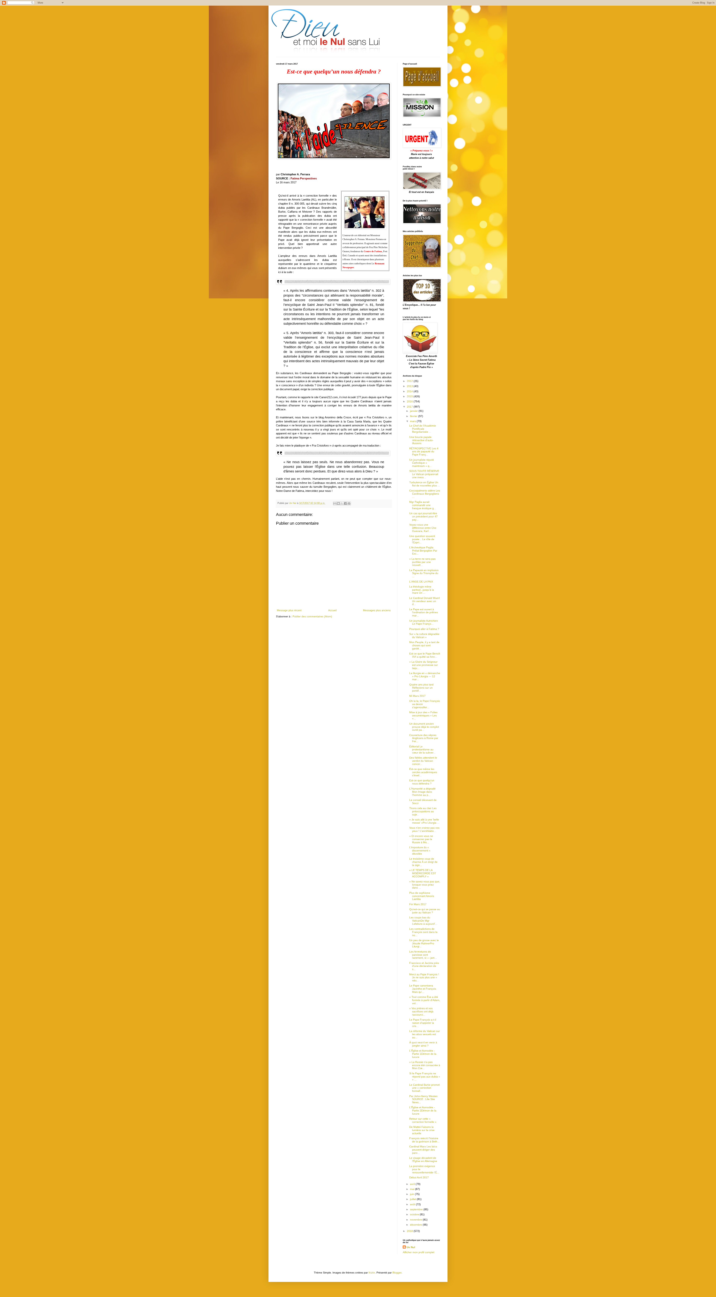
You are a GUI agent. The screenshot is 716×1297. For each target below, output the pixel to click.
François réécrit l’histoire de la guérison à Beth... (424, 1140)
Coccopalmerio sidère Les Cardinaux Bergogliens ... (424, 493)
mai (412, 1189)
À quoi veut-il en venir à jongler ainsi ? (423, 1044)
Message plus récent (289, 610)
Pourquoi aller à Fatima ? (424, 628)
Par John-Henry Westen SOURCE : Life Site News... (423, 1099)
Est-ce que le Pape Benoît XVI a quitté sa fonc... (424, 655)
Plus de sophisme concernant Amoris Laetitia (421, 896)
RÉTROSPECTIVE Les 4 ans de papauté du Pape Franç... (423, 451)
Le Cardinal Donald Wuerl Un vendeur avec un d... (424, 601)
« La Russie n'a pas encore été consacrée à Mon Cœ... (424, 1065)
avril (413, 1183)
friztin (372, 1272)
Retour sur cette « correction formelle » (422, 1120)
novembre (416, 1219)
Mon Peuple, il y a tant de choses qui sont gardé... (424, 645)
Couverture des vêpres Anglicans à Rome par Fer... (423, 738)
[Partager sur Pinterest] (349, 503)
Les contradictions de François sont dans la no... (423, 932)
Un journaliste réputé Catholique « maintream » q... (421, 463)
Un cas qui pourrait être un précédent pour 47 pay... (423, 516)
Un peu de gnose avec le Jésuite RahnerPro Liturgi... (424, 943)
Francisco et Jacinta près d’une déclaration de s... (424, 966)
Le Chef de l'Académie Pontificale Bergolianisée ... (422, 428)
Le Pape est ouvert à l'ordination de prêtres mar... (423, 612)
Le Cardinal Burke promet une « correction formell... (424, 1088)
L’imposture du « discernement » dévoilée (419, 850)
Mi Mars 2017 (417, 695)
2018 (410, 1230)
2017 (410, 406)
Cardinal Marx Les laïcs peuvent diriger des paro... (423, 1149)
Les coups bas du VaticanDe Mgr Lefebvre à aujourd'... (423, 920)
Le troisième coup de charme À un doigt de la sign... (423, 862)
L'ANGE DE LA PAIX (421, 581)
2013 (410, 386)
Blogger (396, 1272)
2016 (410, 401)
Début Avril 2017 (419, 1177)
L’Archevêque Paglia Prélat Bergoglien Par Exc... (423, 550)
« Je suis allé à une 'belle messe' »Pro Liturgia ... (424, 821)
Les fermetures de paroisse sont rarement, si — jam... (423, 954)
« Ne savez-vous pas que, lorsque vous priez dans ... (424, 884)
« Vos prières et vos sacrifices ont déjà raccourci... (421, 1011)
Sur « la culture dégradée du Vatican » (424, 635)
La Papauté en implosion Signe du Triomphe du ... (424, 573)
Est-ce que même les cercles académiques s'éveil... (423, 772)
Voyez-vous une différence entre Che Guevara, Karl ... (422, 527)
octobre (415, 1214)
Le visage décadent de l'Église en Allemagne (423, 1159)
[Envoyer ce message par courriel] (335, 503)
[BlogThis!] (338, 503)
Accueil (332, 610)
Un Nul (410, 1247)
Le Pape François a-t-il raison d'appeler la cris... (422, 1022)
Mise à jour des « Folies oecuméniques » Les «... (423, 715)
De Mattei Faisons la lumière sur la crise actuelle (421, 1130)
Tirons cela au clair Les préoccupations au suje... (422, 811)
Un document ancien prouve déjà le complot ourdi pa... (424, 726)
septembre (416, 1209)
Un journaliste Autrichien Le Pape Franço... (423, 622)
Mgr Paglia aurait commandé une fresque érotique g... (422, 505)
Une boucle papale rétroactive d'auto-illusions (421, 440)
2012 (410, 381)
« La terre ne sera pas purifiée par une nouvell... (422, 562)
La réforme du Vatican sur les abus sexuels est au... (424, 1034)
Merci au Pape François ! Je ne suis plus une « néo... (424, 977)
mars (413, 421)
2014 (410, 391)
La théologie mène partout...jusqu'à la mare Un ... (421, 589)
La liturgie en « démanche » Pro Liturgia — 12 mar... (424, 676)
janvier (414, 410)
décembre (416, 1224)
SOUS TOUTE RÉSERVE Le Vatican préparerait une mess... (424, 474)
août (413, 1204)
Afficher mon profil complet (418, 1252)
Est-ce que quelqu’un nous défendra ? (421, 782)
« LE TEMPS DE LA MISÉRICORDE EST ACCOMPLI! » (422, 873)
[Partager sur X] (342, 503)
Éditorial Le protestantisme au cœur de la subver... (422, 749)
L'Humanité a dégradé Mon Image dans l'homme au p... (422, 791)
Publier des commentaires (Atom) (312, 616)
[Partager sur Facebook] (345, 503)
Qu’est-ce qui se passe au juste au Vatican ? (424, 911)
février (414, 416)
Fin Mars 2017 (417, 904)
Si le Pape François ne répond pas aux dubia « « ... (424, 1076)
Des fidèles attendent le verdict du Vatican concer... (423, 760)
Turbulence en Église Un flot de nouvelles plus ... (424, 484)
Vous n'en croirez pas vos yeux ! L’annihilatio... (424, 829)
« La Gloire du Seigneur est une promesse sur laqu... (423, 665)
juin (412, 1194)
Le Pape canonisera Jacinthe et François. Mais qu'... (423, 988)
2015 (410, 396)
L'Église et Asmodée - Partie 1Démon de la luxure (422, 1053)
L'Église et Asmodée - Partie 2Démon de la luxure (422, 1110)
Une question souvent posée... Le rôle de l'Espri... (422, 539)
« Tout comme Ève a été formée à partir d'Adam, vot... (424, 1000)
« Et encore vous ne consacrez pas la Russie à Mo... (421, 839)
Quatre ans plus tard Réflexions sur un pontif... (421, 687)
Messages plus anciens (377, 610)
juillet (413, 1199)
